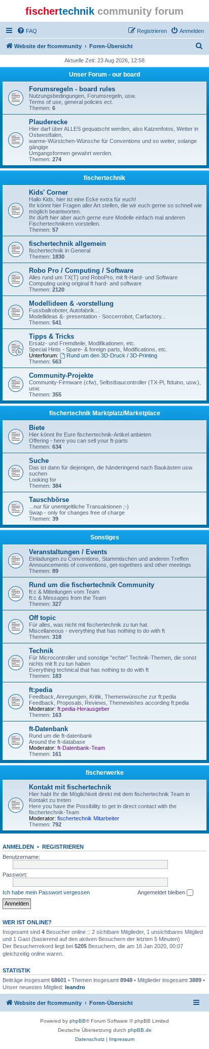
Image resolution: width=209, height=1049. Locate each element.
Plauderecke (48, 122)
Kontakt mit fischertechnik (70, 787)
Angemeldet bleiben (162, 892)
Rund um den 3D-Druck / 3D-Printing (111, 355)
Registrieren (63, 847)
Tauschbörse (49, 499)
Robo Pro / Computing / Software (81, 270)
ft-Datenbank (48, 729)
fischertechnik (104, 178)
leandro (75, 987)
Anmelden (18, 847)
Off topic (42, 618)
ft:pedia (40, 690)
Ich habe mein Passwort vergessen (46, 892)
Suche (39, 460)
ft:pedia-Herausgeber (83, 709)
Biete (37, 427)
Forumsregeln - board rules (72, 89)
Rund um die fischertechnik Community (91, 585)
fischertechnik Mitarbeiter (88, 818)
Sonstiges (104, 537)
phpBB (77, 1021)
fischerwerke (105, 772)
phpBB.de (140, 1030)
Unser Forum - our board (104, 74)
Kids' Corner (48, 192)
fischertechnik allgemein (67, 243)
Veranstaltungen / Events (68, 552)
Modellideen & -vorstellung (71, 303)
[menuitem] (27, 31)
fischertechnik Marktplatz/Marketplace (104, 413)
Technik (41, 651)
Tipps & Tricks (51, 336)
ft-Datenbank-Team (81, 748)
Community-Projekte (61, 375)
